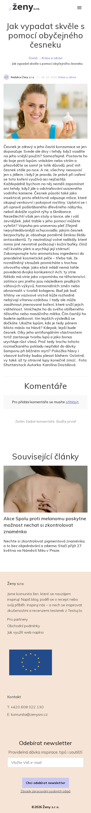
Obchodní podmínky (23, 625)
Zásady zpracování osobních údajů (45, 791)
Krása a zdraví (52, 58)
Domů (33, 58)
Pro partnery (17, 619)
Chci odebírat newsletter (45, 783)
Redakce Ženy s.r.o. (23, 77)
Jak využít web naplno (25, 632)
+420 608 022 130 (27, 707)
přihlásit (72, 402)
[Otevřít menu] (79, 8)
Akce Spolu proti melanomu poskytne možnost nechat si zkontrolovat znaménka (45, 525)
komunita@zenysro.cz (29, 714)
